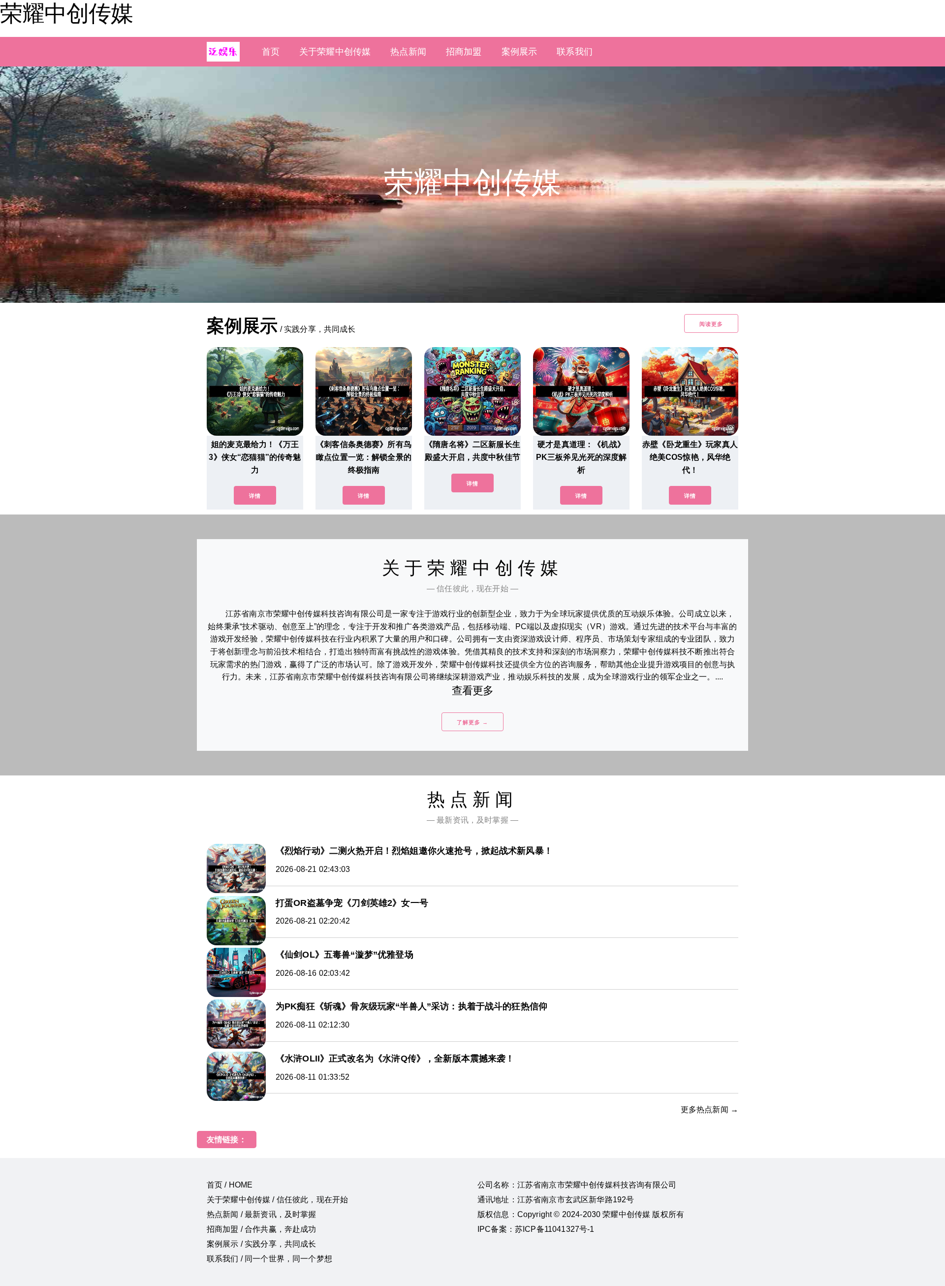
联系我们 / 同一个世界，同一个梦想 (269, 1258)
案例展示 (519, 52)
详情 (255, 496)
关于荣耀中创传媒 (335, 52)
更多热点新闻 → (709, 1109)
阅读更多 (711, 324)
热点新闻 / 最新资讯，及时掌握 (261, 1214)
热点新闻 (408, 52)
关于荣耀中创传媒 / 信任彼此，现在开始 (277, 1199)
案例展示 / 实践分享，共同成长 (261, 1244)
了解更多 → (472, 722)
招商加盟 (464, 52)
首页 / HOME (229, 1185)
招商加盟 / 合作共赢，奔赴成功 (261, 1229)
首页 (271, 52)
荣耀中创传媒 (66, 13)
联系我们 (575, 52)
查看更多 (473, 690)
